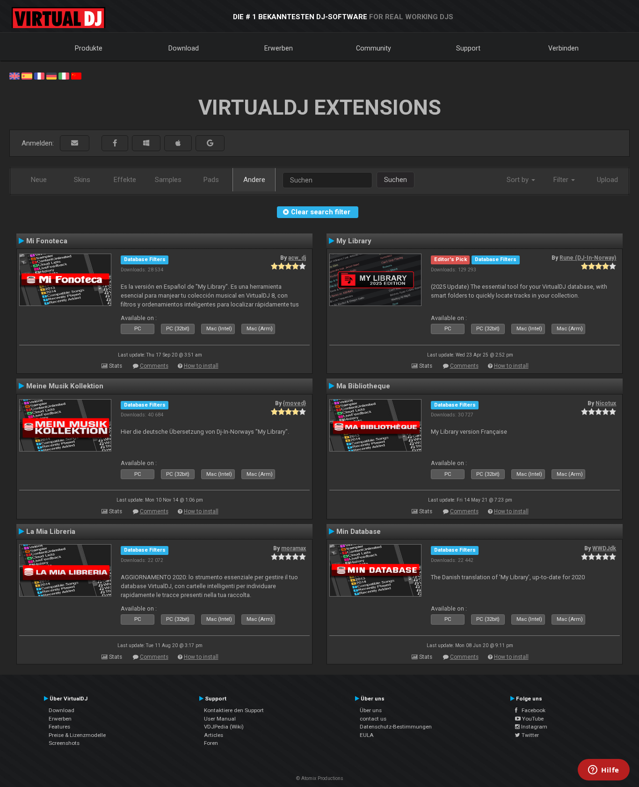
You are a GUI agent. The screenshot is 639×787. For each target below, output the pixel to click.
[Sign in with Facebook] (115, 143)
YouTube (532, 718)
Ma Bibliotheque (363, 386)
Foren (211, 743)
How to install (201, 366)
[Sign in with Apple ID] (178, 143)
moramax (293, 548)
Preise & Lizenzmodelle (77, 735)
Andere (254, 179)
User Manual (220, 718)
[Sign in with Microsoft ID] (146, 143)
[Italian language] (63, 75)
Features (59, 726)
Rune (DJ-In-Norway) (587, 258)
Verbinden (563, 48)
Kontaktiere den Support (234, 710)
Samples (168, 179)
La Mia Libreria (50, 531)
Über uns (371, 710)
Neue (39, 179)
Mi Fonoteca (46, 241)
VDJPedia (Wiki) (224, 726)
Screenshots (64, 743)
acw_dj (297, 258)
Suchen (395, 179)
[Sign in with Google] (210, 143)
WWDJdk (604, 548)
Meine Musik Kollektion (64, 386)
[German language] (51, 75)
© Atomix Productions (319, 778)
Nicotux (605, 403)
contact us (373, 718)
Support (468, 48)
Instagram (533, 726)
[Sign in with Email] (74, 143)
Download (183, 48)
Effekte (125, 179)
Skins (82, 179)
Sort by (518, 179)
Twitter (529, 735)
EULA (367, 735)
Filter (561, 179)
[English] (14, 75)
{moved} (294, 403)
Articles (213, 735)
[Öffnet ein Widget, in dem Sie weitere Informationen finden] (604, 770)
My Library (353, 241)
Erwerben (278, 48)
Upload (607, 179)
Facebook (531, 710)
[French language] (39, 75)
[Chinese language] (76, 75)
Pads (211, 179)
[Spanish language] (27, 75)
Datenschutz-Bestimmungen (396, 726)
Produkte (88, 48)
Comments (154, 366)
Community (373, 48)
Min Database (358, 531)
